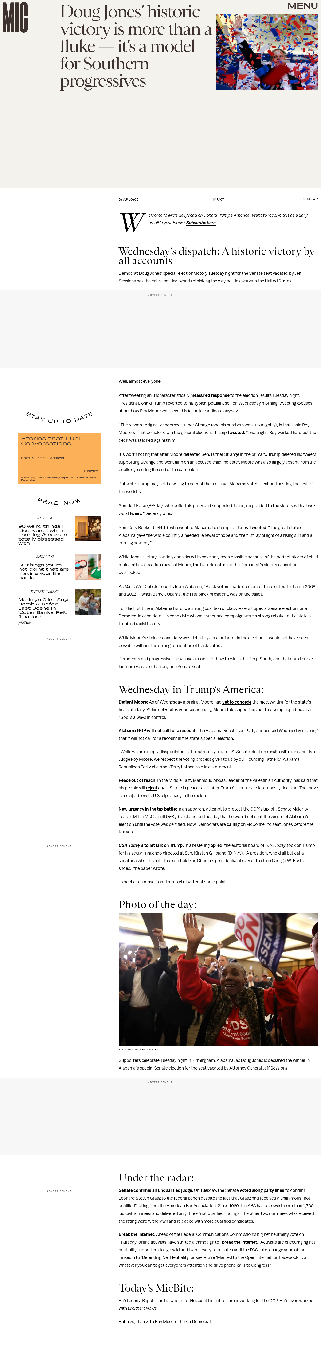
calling (233, 824)
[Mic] (15, 17)
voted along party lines (262, 1190)
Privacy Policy (28, 480)
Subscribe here (201, 222)
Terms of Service (84, 477)
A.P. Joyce (130, 199)
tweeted (236, 432)
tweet (135, 513)
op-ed (216, 845)
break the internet (239, 1242)
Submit (89, 470)
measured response (209, 395)
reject (151, 788)
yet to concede (236, 702)
